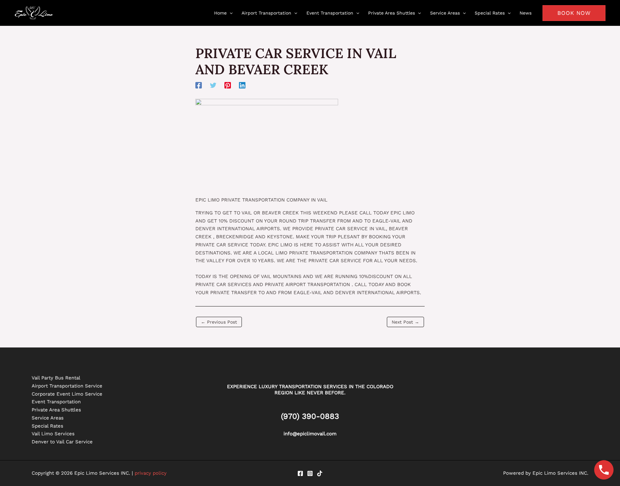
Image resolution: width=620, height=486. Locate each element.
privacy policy (151, 473)
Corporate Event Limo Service (67, 394)
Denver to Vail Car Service (62, 442)
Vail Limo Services (53, 434)
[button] (573, 13)
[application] (229, 13)
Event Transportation (56, 402)
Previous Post (219, 322)
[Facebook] (198, 85)
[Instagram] (310, 473)
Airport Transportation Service (67, 386)
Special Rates (47, 426)
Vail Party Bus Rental (56, 378)
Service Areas (48, 418)
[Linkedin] (242, 85)
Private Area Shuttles (56, 410)
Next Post (405, 322)
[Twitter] (213, 85)
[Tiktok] (320, 473)
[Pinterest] (227, 85)
